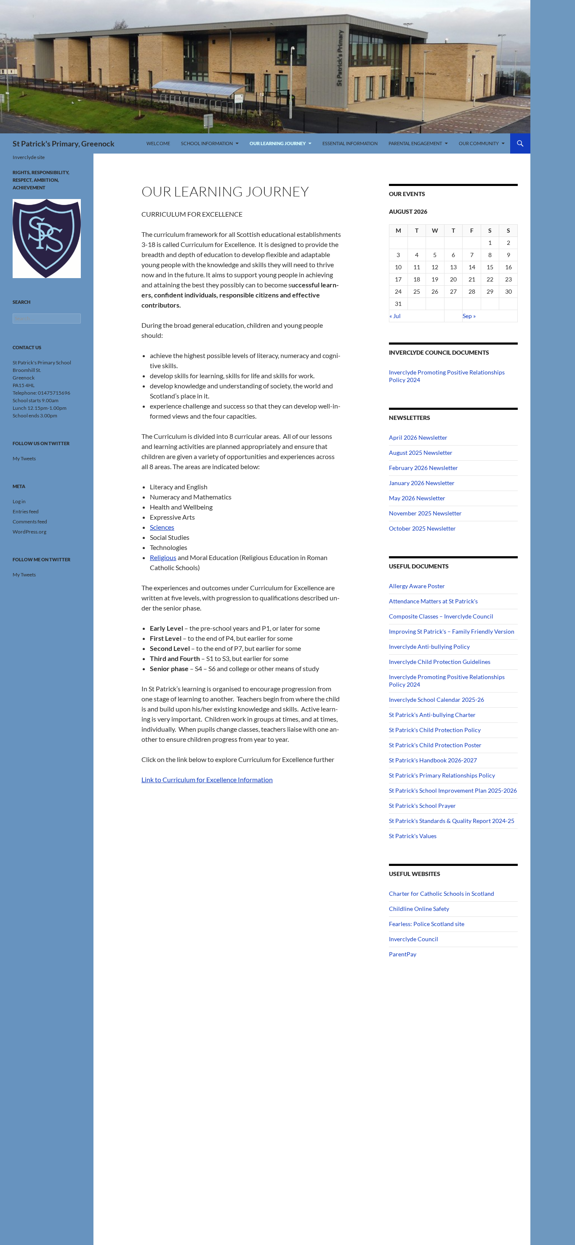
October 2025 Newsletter (422, 528)
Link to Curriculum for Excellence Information (207, 779)
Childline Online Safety (419, 908)
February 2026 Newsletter (423, 467)
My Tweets (24, 458)
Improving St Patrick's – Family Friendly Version (451, 631)
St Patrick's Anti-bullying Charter (432, 714)
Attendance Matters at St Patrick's (433, 601)
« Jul (395, 315)
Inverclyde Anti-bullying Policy (429, 646)
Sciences (162, 527)
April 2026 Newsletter (418, 437)
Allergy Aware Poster (417, 585)
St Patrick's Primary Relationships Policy (442, 775)
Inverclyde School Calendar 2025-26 (436, 699)
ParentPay (402, 954)
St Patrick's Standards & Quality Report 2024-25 (451, 820)
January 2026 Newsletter (422, 482)
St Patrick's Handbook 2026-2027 (433, 760)
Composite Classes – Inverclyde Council (441, 616)
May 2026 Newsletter (417, 498)
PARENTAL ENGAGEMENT (415, 143)
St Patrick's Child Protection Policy (435, 729)
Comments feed (30, 521)
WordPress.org (29, 531)
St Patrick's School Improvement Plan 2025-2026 (453, 790)
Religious (163, 557)
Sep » (469, 315)
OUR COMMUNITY (479, 143)
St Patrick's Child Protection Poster (435, 745)
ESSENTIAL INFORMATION (350, 143)
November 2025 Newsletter (425, 513)
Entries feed (26, 511)
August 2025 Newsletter (421, 452)
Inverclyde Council (413, 938)
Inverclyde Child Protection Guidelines (439, 661)
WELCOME (158, 143)
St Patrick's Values (413, 835)
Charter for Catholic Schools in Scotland (441, 893)
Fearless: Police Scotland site (426, 923)
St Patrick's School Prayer (422, 805)
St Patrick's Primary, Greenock (63, 143)
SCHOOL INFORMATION (207, 143)
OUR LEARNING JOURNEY (278, 143)
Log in (19, 501)
